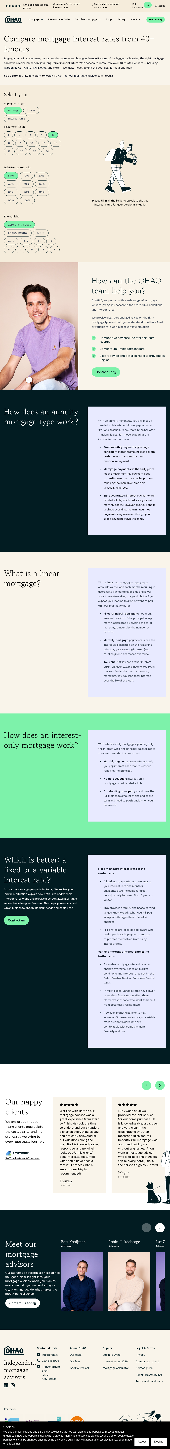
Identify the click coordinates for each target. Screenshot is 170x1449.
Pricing (121, 19)
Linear (31, 110)
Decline (158, 1441)
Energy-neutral (17, 233)
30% (11, 183)
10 (32, 143)
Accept (142, 1441)
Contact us (16, 920)
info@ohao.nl (50, 1354)
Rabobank (10, 67)
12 (44, 143)
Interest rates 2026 (59, 19)
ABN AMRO (25, 67)
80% (42, 192)
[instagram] (13, 1385)
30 (47, 151)
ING (35, 67)
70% (27, 192)
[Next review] (160, 1085)
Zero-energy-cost (19, 224)
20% (41, 175)
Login (161, 5)
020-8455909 (50, 1360)
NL (148, 5)
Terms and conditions (149, 1381)
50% (42, 183)
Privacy (140, 1354)
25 (34, 151)
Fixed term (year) (14, 126)
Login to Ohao (112, 1354)
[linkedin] (6, 1385)
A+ (39, 241)
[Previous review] (146, 1085)
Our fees (75, 1361)
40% (27, 183)
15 (56, 143)
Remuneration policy (149, 1374)
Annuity (13, 110)
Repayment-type (14, 103)
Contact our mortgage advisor (77, 75)
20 (21, 151)
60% (11, 192)
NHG (11, 175)
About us (135, 19)
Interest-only (16, 118)
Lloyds (42, 67)
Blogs (109, 19)
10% (26, 175)
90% (11, 200)
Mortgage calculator (116, 1368)
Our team (76, 1354)
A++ (26, 241)
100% (27, 200)
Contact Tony (106, 372)
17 (9, 151)
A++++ (40, 233)
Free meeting (155, 19)
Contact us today (22, 1303)
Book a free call (79, 1368)
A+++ (11, 241)
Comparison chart (147, 1361)
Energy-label (12, 216)
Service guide (144, 1368)
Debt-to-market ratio (17, 167)
